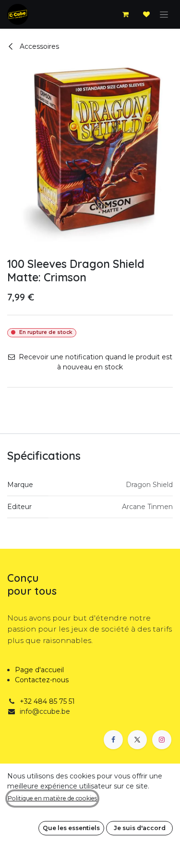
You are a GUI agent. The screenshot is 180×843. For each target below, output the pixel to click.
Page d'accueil (39, 670)
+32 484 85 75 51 (47, 701)
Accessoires (38, 46)
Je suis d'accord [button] (140, 828)
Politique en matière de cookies (52, 798)
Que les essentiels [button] (71, 828)
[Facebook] (113, 739)
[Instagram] (161, 739)
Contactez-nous (42, 680)
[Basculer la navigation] (164, 14)
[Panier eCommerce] (125, 14)
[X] (137, 739)
